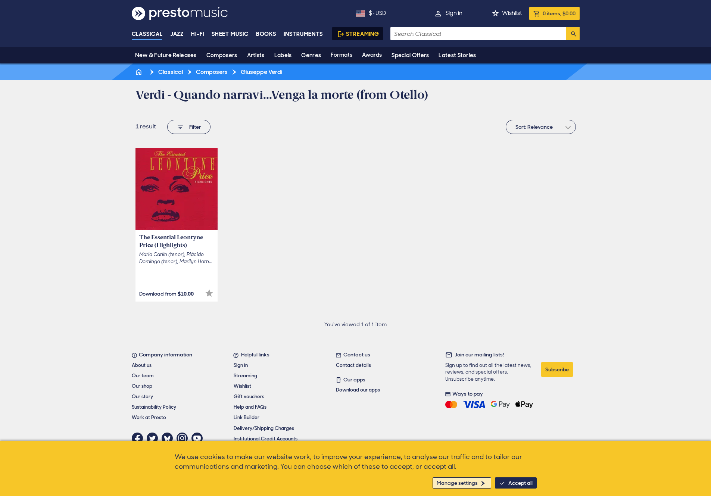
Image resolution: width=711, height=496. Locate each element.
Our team (143, 375)
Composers (221, 55)
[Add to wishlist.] (209, 293)
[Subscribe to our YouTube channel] (198, 438)
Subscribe (557, 369)
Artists (256, 55)
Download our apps (358, 390)
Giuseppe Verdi (261, 72)
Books (266, 34)
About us (142, 365)
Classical (147, 34)
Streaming (362, 34)
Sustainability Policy (154, 407)
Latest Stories (457, 55)
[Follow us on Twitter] (154, 438)
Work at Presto (149, 417)
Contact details (353, 365)
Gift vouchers (249, 396)
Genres (311, 55)
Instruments (303, 34)
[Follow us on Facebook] (139, 438)
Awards (372, 55)
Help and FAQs (250, 407)
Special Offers (410, 55)
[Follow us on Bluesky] (169, 438)
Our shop (142, 386)
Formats (341, 55)
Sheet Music (230, 34)
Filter (195, 127)
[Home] (140, 72)
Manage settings (457, 483)
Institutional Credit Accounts (265, 439)
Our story (142, 396)
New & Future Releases (166, 55)
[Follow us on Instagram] (184, 438)
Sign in (454, 13)
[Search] (573, 33)
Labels (283, 55)
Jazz (177, 34)
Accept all (520, 483)
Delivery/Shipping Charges (264, 428)
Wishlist (512, 13)
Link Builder (246, 417)
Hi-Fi (197, 34)
